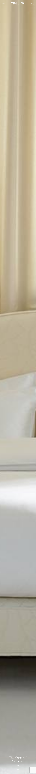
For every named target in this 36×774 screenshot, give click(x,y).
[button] (18, 768)
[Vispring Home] (18, 3)
